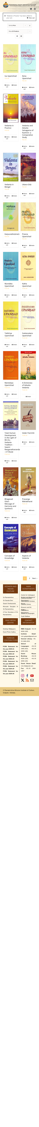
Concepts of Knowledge (10, 557)
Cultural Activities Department (26, 599)
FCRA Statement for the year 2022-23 (10, 658)
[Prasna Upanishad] (28, 216)
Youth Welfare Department (25, 618)
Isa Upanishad (11, 76)
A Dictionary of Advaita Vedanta (27, 385)
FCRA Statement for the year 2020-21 (10, 648)
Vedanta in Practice (9, 126)
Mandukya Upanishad (9, 384)
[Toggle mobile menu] (35, 9)
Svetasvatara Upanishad (27, 334)
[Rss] (27, 680)
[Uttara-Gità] (28, 167)
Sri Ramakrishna (8, 597)
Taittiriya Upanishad (9, 334)
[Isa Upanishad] (10, 58)
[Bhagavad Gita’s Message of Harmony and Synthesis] (10, 481)
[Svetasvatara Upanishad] (28, 316)
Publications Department (25, 611)
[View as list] (21, 36)
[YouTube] (32, 675)
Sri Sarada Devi (8, 600)
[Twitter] (22, 680)
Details (15, 85)
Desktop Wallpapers (9, 629)
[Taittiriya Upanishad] (10, 316)
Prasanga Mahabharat (27, 500)
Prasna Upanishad (26, 235)
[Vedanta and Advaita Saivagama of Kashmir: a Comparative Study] (28, 108)
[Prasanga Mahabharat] (28, 481)
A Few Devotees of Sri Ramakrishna (10, 613)
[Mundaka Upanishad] (10, 266)
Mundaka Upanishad (9, 284)
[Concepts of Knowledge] (10, 538)
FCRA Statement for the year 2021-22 (10, 653)
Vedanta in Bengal (9, 185)
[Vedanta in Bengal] (10, 167)
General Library (26, 604)
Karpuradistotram (12, 234)
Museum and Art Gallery (26, 608)
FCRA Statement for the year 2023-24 (10, 662)
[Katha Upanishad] (28, 266)
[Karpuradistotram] (10, 216)
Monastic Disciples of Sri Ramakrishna (10, 608)
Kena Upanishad (26, 77)
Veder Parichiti (28, 433)
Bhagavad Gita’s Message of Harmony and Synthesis (10, 504)
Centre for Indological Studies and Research (28, 596)
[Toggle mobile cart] (31, 9)
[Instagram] (22, 675)
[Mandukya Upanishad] (10, 365)
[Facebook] (27, 675)
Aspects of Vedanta (26, 557)
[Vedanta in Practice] (10, 108)
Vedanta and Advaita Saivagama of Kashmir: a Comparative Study (27, 131)
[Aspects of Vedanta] (28, 538)
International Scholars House (28, 602)
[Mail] (32, 680)
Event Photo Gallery (9, 632)
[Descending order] (30, 26)
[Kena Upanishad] (28, 58)
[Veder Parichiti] (28, 415)
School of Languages (27, 613)
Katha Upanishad (26, 284)
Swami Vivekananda (9, 603)
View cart (32, 18)
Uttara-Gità (26, 184)
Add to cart (8, 86)
